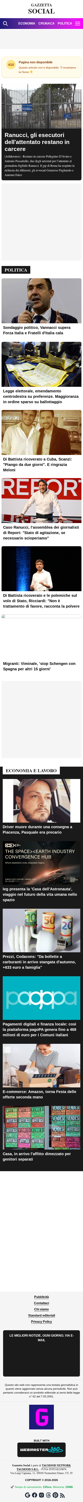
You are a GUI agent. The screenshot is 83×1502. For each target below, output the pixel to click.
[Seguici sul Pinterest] (55, 1495)
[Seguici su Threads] (48, 1495)
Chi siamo (41, 1309)
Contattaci (41, 1303)
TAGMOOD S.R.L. (28, 1469)
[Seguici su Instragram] (41, 1495)
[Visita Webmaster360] (41, 1450)
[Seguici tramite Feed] (62, 1495)
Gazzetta (41, 9)
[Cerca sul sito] (5, 23)
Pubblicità (41, 1297)
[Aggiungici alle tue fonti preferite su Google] (28, 1495)
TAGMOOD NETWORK (56, 1465)
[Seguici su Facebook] (34, 1495)
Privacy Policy (41, 1321)
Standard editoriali (41, 1315)
